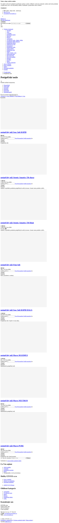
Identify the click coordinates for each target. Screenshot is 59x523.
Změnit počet (4, 138)
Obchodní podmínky (9, 68)
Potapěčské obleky (8, 497)
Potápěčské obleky (11, 43)
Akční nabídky (7, 467)
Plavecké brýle (10, 55)
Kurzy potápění (7, 65)
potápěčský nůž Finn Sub (10, 265)
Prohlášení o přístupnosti (7, 520)
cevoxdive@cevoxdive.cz (10, 513)
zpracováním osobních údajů (14, 460)
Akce (8, 32)
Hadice (8, 51)
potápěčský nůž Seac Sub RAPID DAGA (16, 310)
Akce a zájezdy (7, 64)
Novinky (9, 30)
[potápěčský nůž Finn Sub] (24, 261)
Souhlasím (3, 8)
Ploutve (8, 37)
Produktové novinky (9, 470)
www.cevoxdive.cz (8, 514)
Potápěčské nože (11, 50)
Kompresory (10, 46)
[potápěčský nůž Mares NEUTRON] (24, 397)
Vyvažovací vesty (8, 493)
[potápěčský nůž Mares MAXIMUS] (24, 352)
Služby (5, 66)
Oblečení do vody (11, 44)
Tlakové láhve (10, 48)
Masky (5, 494)
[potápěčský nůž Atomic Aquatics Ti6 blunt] (24, 219)
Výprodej (9, 33)
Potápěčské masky (11, 34)
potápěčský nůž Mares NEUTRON (14, 401)
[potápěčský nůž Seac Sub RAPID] (24, 129)
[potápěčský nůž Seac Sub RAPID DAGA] (24, 306)
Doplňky (9, 59)
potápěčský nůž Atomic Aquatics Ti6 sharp (17, 178)
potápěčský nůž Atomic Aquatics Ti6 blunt (17, 223)
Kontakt (6, 69)
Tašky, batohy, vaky (11, 52)
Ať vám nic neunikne (6, 458)
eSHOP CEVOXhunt (9, 485)
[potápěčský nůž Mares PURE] (24, 442)
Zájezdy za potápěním (9, 481)
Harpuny (9, 58)
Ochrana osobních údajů (19, 520)
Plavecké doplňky (11, 57)
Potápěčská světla (11, 47)
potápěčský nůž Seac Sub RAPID (13, 132)
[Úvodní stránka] (5, 20)
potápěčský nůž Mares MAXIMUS (14, 355)
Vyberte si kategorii (8, 29)
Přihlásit (28, 458)
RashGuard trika (11, 54)
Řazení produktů (5, 94)
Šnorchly (9, 36)
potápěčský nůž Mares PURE (12, 446)
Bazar (8, 61)
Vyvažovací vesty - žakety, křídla (15, 40)
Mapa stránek (29, 520)
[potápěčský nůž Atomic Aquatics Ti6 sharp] (24, 174)
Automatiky (10, 39)
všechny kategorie (11, 62)
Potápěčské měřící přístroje (13, 41)
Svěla (5, 498)
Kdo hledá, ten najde (6, 23)
